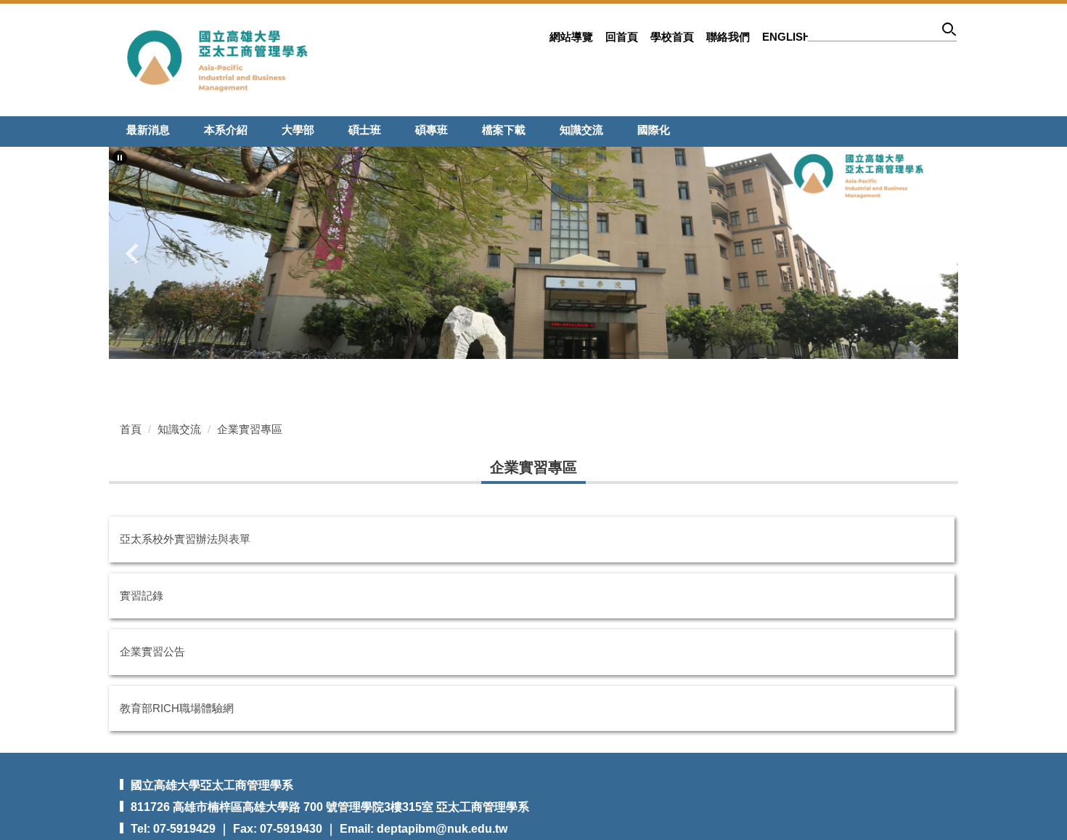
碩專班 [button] (431, 130)
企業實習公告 (152, 651)
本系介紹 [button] (226, 130)
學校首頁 (672, 37)
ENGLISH (786, 37)
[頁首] (218, 59)
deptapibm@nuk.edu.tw (442, 829)
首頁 (131, 429)
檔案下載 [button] (504, 130)
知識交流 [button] (581, 130)
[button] (120, 157)
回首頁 (621, 37)
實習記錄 (141, 595)
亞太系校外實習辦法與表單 (185, 539)
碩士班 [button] (364, 130)
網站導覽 (571, 37)
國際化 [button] (653, 130)
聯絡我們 (728, 37)
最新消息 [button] (148, 130)
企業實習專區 (249, 429)
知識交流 (179, 429)
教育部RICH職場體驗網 (177, 708)
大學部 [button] (298, 130)
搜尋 (949, 32)
